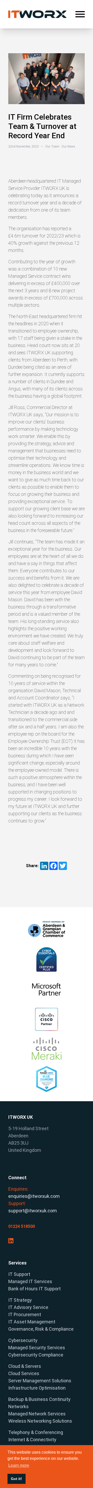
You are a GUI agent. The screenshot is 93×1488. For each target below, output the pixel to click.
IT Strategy (20, 1300)
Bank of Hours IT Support (34, 1288)
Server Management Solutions (39, 1380)
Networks (18, 1406)
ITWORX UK (20, 1117)
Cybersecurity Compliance (35, 1355)
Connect (17, 1177)
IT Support (19, 1274)
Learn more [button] (18, 1465)
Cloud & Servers (24, 1366)
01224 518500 (21, 1226)
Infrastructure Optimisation (37, 1388)
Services (17, 1263)
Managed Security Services (36, 1347)
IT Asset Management (31, 1321)
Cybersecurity (22, 1340)
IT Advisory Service (28, 1307)
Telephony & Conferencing (35, 1432)
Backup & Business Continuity (39, 1399)
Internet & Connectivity (32, 1439)
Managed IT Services (30, 1281)
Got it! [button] (16, 1479)
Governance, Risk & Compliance (41, 1329)
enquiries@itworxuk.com (34, 1196)
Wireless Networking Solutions (40, 1421)
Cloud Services (23, 1373)
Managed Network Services (37, 1413)
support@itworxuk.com (32, 1210)
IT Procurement (24, 1314)
